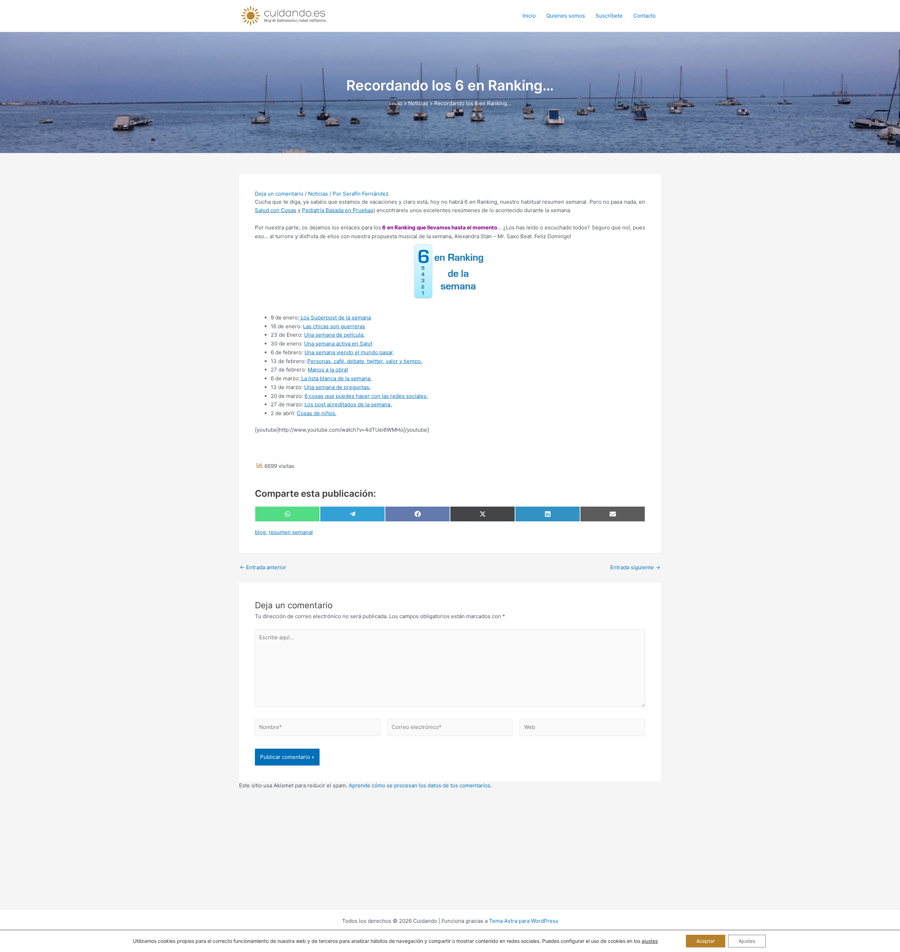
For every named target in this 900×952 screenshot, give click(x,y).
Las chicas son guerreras (334, 326)
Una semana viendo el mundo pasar (348, 352)
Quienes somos (565, 15)
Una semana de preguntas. (337, 387)
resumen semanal (291, 532)
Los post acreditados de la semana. (348, 404)
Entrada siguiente (635, 567)
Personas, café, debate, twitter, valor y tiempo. (364, 361)
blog (260, 532)
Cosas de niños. (316, 413)
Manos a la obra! (328, 369)
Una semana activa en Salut (338, 343)
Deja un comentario (279, 193)
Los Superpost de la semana (335, 317)
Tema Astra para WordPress (523, 921)
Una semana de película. (334, 334)
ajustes (650, 941)
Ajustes (747, 941)
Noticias (318, 193)
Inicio (529, 15)
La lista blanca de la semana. (336, 378)
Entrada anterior (263, 567)
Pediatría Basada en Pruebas (337, 210)
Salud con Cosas (275, 210)
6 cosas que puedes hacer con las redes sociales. (366, 396)
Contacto (644, 15)
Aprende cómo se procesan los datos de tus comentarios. (420, 785)
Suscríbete (609, 15)
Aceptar (705, 941)
